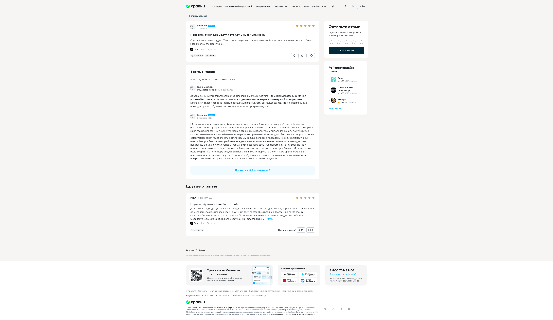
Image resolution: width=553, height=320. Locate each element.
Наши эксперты (223, 295)
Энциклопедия (193, 295)
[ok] (341, 308)
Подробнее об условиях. (281, 314)
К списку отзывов (198, 16)
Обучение (212, 223)
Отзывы (202, 250)
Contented (190, 250)
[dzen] (349, 308)
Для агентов (241, 291)
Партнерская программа (221, 291)
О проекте (191, 291)
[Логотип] (252, 302)
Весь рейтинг (335, 108)
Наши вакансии (241, 295)
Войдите (195, 79)
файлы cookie (216, 312)
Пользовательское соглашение (264, 291)
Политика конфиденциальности (297, 291)
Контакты (202, 291)
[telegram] (325, 308)
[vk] (333, 308)
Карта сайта (208, 295)
